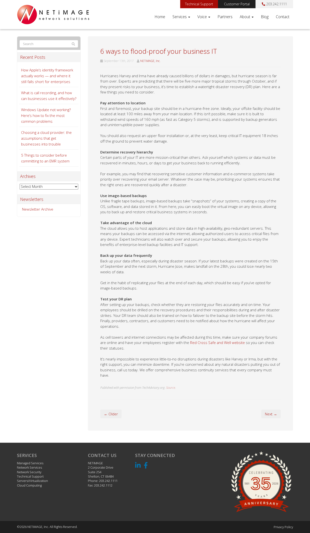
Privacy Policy (283, 527)
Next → (271, 413)
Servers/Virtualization (32, 481)
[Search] (73, 44)
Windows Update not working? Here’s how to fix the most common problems (46, 115)
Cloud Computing (29, 485)
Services (180, 16)
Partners (224, 16)
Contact (282, 16)
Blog (265, 16)
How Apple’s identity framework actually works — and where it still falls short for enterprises (47, 76)
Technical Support (199, 4)
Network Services (29, 467)
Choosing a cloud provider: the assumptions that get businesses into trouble (46, 138)
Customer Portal (237, 4)
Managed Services (30, 463)
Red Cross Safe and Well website (217, 342)
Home (160, 16)
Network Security (29, 472)
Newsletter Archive (37, 209)
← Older (111, 413)
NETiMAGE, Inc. (150, 61)
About (245, 16)
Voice (202, 16)
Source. (171, 387)
